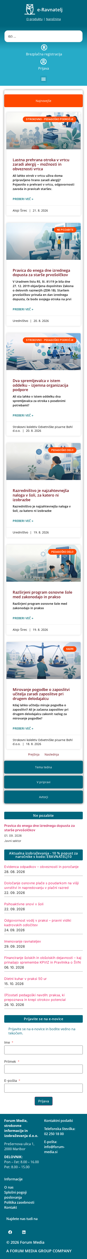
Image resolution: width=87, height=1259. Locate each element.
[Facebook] (10, 1232)
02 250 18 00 (54, 1134)
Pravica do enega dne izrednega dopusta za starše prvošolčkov (41, 272)
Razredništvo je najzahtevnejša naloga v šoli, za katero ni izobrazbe (41, 495)
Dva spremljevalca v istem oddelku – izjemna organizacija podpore (40, 385)
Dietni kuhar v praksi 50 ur (25, 979)
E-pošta (10, 1080)
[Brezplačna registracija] (44, 47)
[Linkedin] (24, 1232)
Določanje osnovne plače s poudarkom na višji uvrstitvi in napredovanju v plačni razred (41, 885)
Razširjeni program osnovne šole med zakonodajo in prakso (42, 594)
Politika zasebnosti (19, 1202)
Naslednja (52, 754)
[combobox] (43, 36)
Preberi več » (23, 199)
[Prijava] (43, 62)
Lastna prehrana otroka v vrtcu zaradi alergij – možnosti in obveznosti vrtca (41, 164)
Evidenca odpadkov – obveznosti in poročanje (41, 867)
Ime (7, 1042)
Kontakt (10, 1207)
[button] (43, 79)
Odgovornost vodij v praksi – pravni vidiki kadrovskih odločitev (37, 922)
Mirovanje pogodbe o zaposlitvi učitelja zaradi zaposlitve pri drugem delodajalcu (41, 694)
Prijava (43, 68)
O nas (9, 1187)
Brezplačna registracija (44, 54)
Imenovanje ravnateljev (22, 941)
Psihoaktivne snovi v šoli (24, 904)
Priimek (10, 1061)
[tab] (43, 100)
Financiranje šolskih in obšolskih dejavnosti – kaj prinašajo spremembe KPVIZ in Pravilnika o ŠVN (42, 960)
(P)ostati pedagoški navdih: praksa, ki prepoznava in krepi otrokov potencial (35, 997)
